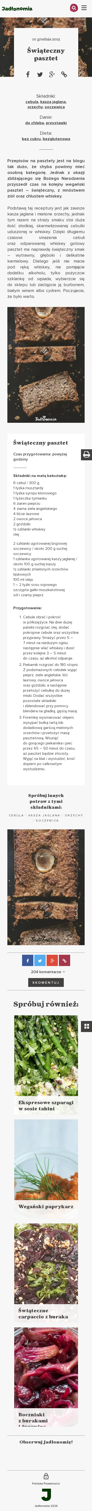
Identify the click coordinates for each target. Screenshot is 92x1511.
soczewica (55, 107)
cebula (32, 101)
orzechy (35, 107)
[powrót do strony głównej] (17, 15)
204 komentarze (46, 971)
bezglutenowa (56, 138)
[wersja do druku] (86, 454)
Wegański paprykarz (45, 1206)
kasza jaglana (53, 101)
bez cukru (31, 138)
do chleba (34, 122)
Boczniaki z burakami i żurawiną (33, 1420)
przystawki (56, 122)
